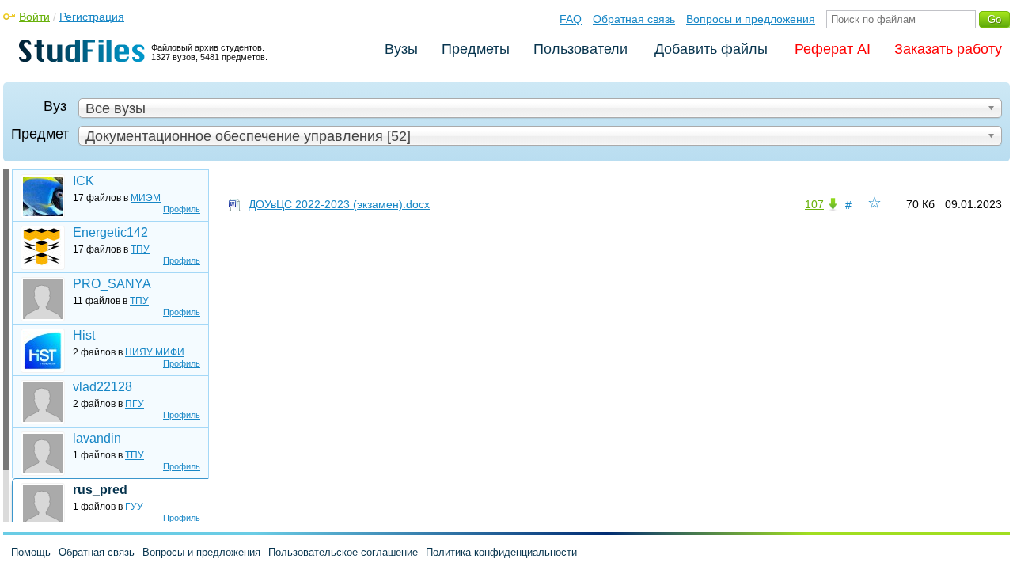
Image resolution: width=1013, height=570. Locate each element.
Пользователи (580, 49)
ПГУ (134, 403)
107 (814, 204)
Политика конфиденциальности (501, 552)
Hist (84, 335)
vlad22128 (102, 386)
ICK (83, 181)
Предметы (476, 49)
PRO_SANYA (112, 284)
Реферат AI (833, 49)
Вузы (401, 49)
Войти (34, 16)
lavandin (97, 438)
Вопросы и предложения (750, 19)
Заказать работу (948, 49)
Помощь (31, 552)
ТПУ (140, 249)
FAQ (571, 19)
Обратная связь (634, 19)
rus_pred (100, 489)
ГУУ (134, 506)
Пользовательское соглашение (343, 552)
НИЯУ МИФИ (154, 352)
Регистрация (91, 16)
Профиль (181, 209)
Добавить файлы (711, 49)
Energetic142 (110, 232)
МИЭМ (146, 197)
